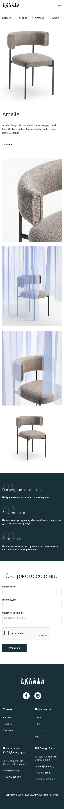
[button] (58, 5)
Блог (37, 724)
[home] (15, 5)
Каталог (6, 18)
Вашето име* (9, 586)
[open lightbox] (32, 63)
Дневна (23, 18)
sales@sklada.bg (11, 770)
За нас (38, 717)
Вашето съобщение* (13, 613)
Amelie (55, 18)
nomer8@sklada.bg (44, 766)
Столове (39, 18)
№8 (37, 737)
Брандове (8, 730)
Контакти (40, 730)
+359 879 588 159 (12, 777)
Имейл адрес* (10, 599)
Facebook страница (45, 779)
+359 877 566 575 (44, 772)
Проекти (7, 724)
